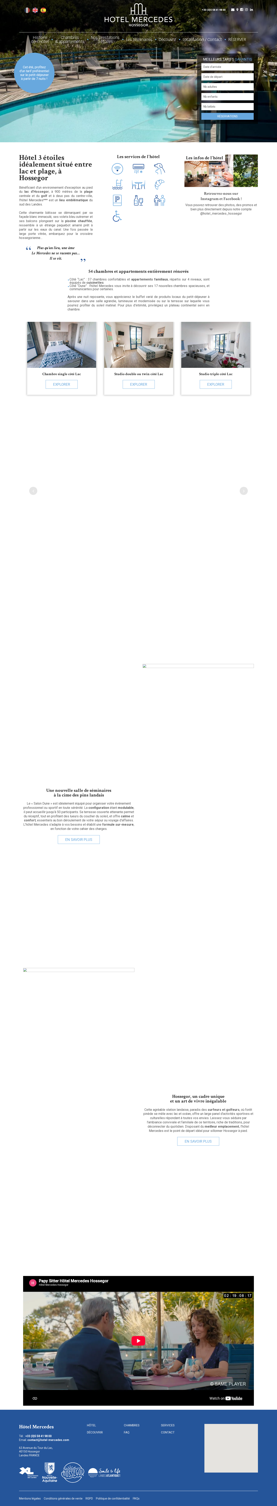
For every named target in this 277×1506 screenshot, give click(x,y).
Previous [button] (13, 71)
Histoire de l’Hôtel (40, 40)
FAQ (126, 1432)
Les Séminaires (139, 40)
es (43, 10)
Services (168, 1425)
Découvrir (167, 40)
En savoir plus (78, 839)
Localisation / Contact (202, 40)
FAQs (136, 1498)
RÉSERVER (237, 40)
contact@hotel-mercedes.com (48, 1440)
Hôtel (91, 1425)
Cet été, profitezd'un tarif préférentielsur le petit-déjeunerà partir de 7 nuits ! (34, 73)
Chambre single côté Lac (61, 374)
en (35, 10)
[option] (138, 71)
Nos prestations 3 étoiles (105, 40)
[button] (231, 1441)
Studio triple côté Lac (216, 374)
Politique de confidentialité (113, 1498)
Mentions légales (30, 1498)
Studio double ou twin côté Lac (138, 374)
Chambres (132, 1425)
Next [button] (264, 71)
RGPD (89, 1498)
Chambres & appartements (69, 40)
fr (27, 10)
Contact (168, 1432)
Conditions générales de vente (63, 1498)
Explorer (61, 384)
